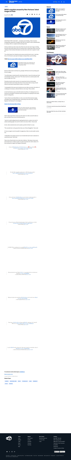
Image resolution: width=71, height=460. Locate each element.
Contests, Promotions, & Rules (59, 448)
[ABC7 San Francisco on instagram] (12, 452)
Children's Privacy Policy (20, 455)
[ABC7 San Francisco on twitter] (9, 452)
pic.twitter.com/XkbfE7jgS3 (29, 323)
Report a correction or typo (8, 374)
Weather (19, 439)
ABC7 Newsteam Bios (57, 439)
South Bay (29, 441)
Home (19, 438)
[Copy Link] (39, 14)
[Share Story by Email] (37, 14)
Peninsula (29, 443)
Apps (19, 446)
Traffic (19, 441)
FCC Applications (53, 455)
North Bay (29, 444)
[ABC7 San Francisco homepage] (12, 2)
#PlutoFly (25, 322)
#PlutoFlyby (22, 173)
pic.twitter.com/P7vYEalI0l (29, 198)
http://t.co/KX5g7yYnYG (21, 323)
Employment (56, 446)
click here (22, 371)
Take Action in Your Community (59, 443)
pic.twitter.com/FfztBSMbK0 (24, 273)
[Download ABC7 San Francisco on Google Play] (62, 452)
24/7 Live (20, 1)
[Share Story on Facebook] (27, 14)
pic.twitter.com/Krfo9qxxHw (32, 247)
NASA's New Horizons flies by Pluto (12, 104)
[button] (6, 2)
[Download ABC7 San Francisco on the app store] (56, 452)
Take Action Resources (43, 438)
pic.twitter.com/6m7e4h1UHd (27, 148)
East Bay (29, 439)
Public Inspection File (47, 455)
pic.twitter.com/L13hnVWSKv (22, 298)
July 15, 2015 (30, 248)
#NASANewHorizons (24, 297)
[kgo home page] (9, 438)
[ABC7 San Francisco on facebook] (7, 452)
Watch (19, 443)
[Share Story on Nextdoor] (34, 14)
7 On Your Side (41, 439)
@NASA (21, 272)
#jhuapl (36, 297)
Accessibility (56, 444)
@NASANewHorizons (23, 147)
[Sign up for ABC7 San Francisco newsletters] (14, 452)
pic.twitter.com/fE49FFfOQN (24, 348)
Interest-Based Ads (40, 455)
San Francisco (30, 438)
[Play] (57, 59)
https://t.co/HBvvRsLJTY (28, 223)
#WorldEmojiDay (15, 147)
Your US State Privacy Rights (29, 455)
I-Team (40, 441)
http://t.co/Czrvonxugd (18, 148)
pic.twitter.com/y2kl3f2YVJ (28, 173)
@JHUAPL (12, 347)
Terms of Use (35, 455)
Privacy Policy (8, 455)
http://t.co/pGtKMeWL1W (16, 198)
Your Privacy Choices (13, 455)
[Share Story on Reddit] (32, 14)
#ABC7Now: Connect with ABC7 (59, 441)
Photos (19, 444)
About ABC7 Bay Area (57, 438)
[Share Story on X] (30, 14)
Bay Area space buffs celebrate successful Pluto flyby (20, 59)
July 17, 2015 (26, 149)
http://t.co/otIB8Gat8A (16, 173)
